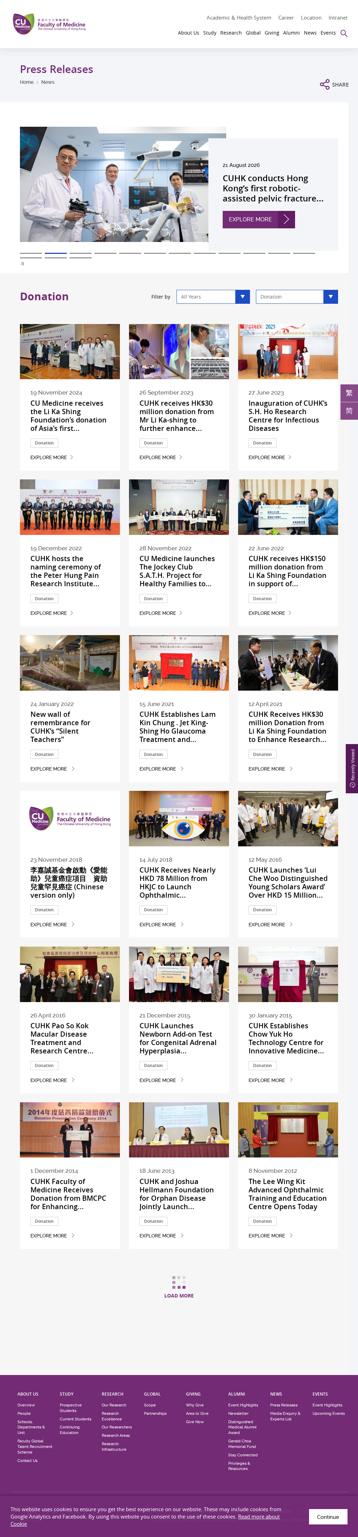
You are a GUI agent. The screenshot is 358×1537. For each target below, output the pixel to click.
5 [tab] (130, 253)
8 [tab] (205, 253)
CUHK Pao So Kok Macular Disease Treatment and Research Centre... (62, 1038)
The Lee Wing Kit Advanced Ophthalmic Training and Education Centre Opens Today (288, 1194)
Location (311, 17)
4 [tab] (105, 253)
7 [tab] (180, 253)
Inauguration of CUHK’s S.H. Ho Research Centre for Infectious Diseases (288, 415)
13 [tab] (31, 257)
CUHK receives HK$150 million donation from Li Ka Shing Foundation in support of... (288, 571)
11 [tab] (279, 253)
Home (27, 82)
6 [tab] (155, 253)
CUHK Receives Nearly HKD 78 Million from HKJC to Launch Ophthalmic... (177, 882)
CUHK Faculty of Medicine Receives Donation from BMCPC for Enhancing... (68, 1194)
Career (286, 17)
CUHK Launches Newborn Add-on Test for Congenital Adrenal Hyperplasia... (178, 1038)
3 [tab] (81, 253)
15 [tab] (81, 257)
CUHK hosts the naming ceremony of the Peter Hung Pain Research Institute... (65, 571)
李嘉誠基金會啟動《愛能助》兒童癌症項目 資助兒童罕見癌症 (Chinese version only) (68, 882)
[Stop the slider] (23, 263)
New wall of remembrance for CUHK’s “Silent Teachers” (60, 726)
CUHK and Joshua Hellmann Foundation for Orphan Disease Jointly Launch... (176, 1194)
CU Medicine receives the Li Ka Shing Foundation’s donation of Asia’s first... (68, 415)
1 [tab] (31, 253)
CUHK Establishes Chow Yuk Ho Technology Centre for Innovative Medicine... (286, 1038)
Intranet (338, 17)
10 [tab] (254, 253)
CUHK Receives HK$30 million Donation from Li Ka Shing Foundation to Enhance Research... (288, 726)
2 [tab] (56, 253)
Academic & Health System (239, 17)
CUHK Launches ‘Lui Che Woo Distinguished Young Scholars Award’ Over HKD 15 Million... (288, 882)
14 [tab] (56, 257)
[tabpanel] (179, 189)
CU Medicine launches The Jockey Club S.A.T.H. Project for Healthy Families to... (177, 571)
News (48, 82)
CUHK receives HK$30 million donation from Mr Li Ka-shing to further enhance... (176, 415)
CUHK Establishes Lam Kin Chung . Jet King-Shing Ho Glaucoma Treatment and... (177, 726)
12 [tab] (304, 253)
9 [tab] (230, 253)
